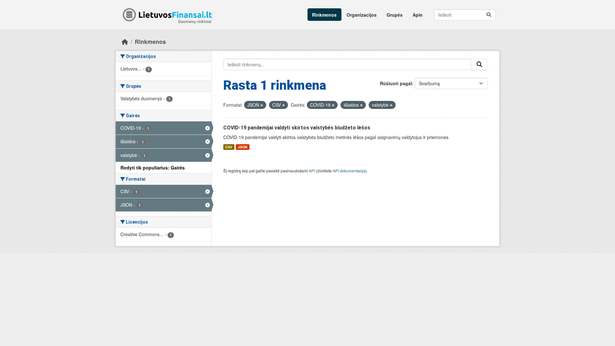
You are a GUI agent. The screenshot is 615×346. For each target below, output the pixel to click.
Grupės (395, 15)
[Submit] (488, 15)
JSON (242, 146)
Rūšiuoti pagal (396, 83)
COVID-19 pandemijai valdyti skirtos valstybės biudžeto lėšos (296, 128)
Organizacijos (362, 15)
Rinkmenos (324, 15)
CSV (228, 146)
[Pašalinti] (261, 105)
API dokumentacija (349, 170)
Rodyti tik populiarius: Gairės (152, 167)
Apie (417, 15)
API (312, 170)
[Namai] (125, 41)
